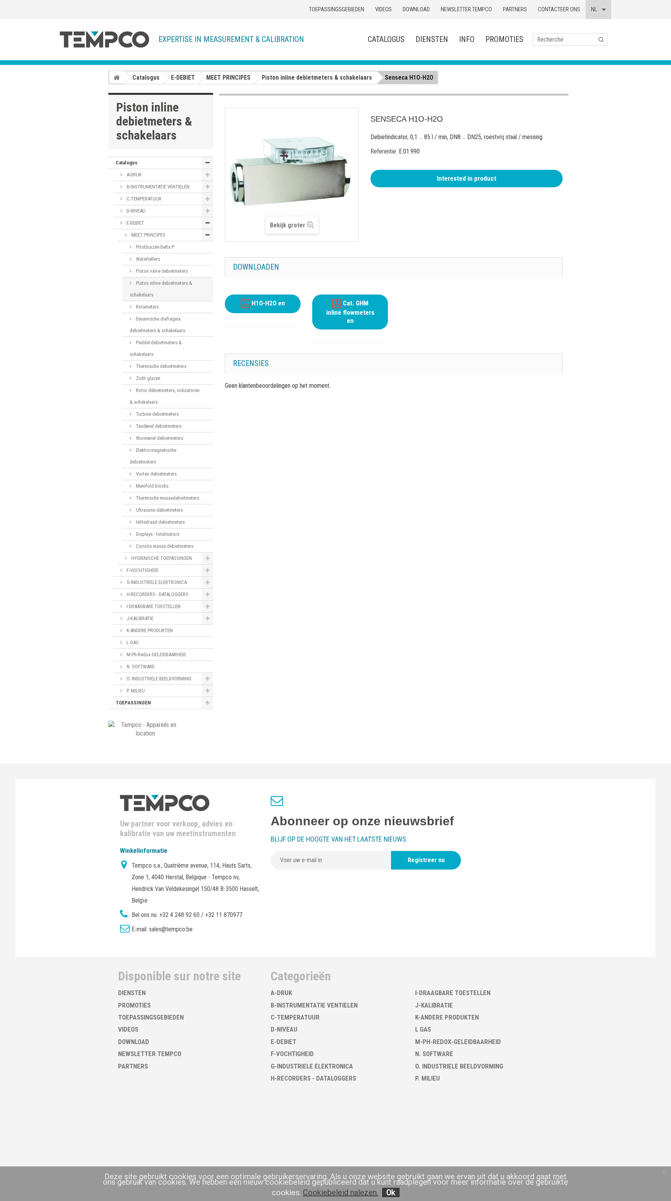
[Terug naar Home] (116, 77)
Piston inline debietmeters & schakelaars (161, 289)
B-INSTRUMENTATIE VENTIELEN (157, 187)
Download (416, 9)
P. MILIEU (135, 691)
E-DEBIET (134, 223)
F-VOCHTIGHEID (141, 570)
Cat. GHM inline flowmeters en (350, 312)
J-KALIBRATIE (139, 618)
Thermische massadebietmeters (167, 498)
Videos (383, 9)
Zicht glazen (147, 378)
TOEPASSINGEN (133, 703)
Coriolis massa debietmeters (164, 546)
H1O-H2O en (267, 303)
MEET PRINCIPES (147, 235)
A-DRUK (133, 175)
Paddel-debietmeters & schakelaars (156, 348)
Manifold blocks (152, 486)
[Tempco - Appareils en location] (145, 728)
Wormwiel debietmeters (159, 438)
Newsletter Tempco (466, 9)
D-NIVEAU (135, 211)
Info (467, 39)
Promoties (504, 39)
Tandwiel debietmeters (158, 426)
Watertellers (147, 259)
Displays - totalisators (157, 534)
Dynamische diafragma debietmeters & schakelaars (157, 324)
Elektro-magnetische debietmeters (153, 456)
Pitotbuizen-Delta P (154, 247)
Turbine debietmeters (157, 414)
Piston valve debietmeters (161, 271)
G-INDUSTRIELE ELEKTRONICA (156, 582)
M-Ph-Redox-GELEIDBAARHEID (155, 654)
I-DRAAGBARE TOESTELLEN (153, 606)
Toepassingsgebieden (336, 9)
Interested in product (466, 178)
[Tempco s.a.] (104, 39)
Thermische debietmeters (160, 366)
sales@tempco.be (171, 929)
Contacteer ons (559, 9)
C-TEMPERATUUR (143, 199)
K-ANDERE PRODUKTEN (149, 630)
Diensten (431, 39)
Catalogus (386, 39)
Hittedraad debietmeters (160, 522)
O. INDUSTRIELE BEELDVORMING (158, 679)
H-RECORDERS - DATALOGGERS (156, 594)
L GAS (132, 642)
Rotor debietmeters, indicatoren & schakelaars (165, 396)
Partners (515, 9)
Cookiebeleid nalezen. (340, 1192)
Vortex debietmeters (156, 474)
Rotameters (147, 307)
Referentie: (383, 151)
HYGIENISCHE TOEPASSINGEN (161, 558)
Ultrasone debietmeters (159, 510)
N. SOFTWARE (140, 666)
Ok (390, 1192)
